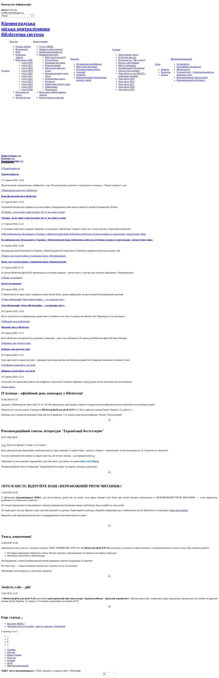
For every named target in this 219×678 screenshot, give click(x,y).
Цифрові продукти (48, 54)
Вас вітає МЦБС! (16, 623)
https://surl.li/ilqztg (89, 461)
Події (157, 64)
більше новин (8, 387)
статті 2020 (27, 73)
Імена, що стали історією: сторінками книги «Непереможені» (34, 261)
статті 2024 (27, 84)
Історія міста (183, 64)
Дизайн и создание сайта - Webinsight (62, 671)
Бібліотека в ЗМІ (23, 60)
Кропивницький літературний (192, 77)
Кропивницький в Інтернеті (191, 80)
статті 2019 (27, 70)
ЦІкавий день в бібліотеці (15, 327)
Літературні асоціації (129, 70)
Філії (17, 52)
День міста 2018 (126, 87)
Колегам (74, 59)
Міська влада (183, 69)
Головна (5, 70)
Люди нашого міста (128, 54)
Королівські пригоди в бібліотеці (18, 196)
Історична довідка (20, 56)
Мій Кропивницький (181, 59)
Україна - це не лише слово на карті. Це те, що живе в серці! (33, 218)
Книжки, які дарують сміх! (15, 349)
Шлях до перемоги (11, 283)
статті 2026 (27, 89)
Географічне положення (189, 66)
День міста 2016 (126, 81)
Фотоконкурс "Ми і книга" (132, 60)
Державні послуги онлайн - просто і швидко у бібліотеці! (36, 626)
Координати (21, 49)
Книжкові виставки (55, 62)
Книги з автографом (128, 62)
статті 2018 (27, 68)
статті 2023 (27, 81)
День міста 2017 (126, 84)
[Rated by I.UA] (109, 676)
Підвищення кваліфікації (89, 64)
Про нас (14, 41)
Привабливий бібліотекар (131, 68)
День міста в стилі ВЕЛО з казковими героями (131, 74)
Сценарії (80, 72)
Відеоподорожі (52, 65)
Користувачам (40, 41)
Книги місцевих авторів (51, 97)
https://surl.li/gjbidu (179, 510)
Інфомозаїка (51, 87)
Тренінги (81, 75)
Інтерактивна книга (55, 79)
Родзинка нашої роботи (88, 69)
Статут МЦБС (46, 46)
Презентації (51, 89)
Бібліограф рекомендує (50, 52)
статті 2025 (27, 87)
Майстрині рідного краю (57, 84)
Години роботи (23, 46)
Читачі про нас (22, 97)
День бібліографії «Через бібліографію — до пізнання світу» (33, 305)
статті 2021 (27, 76)
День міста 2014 (126, 79)
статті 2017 (27, 65)
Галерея (116, 49)
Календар (166, 72)
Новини (165, 69)
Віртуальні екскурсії (55, 57)
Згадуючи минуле (127, 57)
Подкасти (50, 81)
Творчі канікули (10, 174)
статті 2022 (27, 79)
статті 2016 (27, 62)
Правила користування (51, 49)
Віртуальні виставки (86, 66)
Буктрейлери (51, 60)
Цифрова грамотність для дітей (18, 371)
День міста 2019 (126, 89)
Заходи (164, 75)
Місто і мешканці (127, 65)
